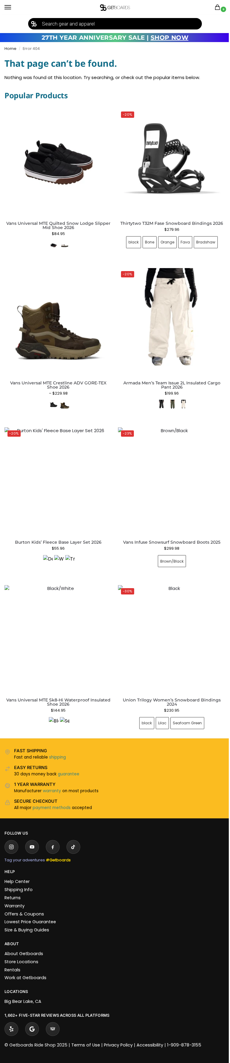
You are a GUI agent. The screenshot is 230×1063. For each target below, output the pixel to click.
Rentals (12, 961)
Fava (181, 240)
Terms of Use (85, 1036)
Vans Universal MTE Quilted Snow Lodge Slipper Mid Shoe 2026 (58, 225)
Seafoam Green (184, 713)
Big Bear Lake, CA (22, 992)
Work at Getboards (25, 969)
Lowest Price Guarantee (30, 913)
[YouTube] (32, 838)
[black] (158, 400)
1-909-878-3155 (184, 1036)
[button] (219, 7)
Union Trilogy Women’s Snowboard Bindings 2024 (168, 693)
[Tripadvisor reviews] (53, 1020)
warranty (52, 782)
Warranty (14, 897)
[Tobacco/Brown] (63, 400)
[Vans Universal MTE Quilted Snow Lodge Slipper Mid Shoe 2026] (58, 162)
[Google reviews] (32, 1020)
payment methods (52, 799)
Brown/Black (168, 554)
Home (10, 48)
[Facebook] (53, 838)
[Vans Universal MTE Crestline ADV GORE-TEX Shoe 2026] (57, 318)
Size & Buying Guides (26, 921)
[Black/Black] (52, 400)
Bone (146, 240)
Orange (164, 240)
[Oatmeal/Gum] (64, 245)
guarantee (68, 765)
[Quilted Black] (53, 245)
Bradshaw (202, 240)
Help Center (17, 872)
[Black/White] (52, 713)
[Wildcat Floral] (58, 553)
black (130, 240)
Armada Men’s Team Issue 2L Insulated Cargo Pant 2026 (168, 380)
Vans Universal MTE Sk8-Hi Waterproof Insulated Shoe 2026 (57, 693)
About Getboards (23, 945)
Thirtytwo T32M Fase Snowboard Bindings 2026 (168, 221)
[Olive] (169, 400)
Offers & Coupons (24, 905)
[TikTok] (73, 838)
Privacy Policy (118, 1036)
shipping (57, 748)
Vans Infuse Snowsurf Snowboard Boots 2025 (168, 535)
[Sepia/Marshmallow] (63, 713)
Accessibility (150, 1036)
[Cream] (180, 400)
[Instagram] (11, 838)
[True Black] (69, 553)
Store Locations (21, 953)
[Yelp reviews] (11, 1020)
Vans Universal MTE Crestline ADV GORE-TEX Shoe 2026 (57, 380)
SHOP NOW (169, 37)
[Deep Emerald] (47, 553)
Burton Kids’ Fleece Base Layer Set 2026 (57, 535)
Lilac (159, 713)
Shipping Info (18, 881)
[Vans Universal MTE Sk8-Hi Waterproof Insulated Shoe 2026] (57, 631)
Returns (12, 889)
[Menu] (13, 7)
